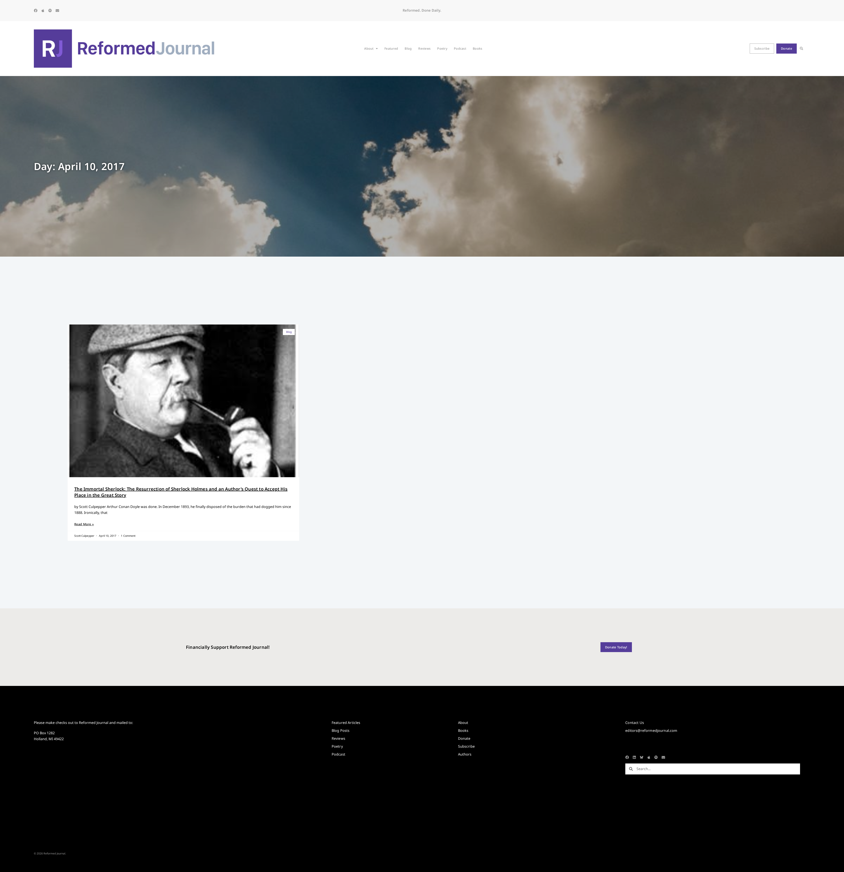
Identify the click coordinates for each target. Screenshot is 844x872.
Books (477, 48)
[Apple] (43, 10)
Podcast (460, 48)
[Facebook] (35, 10)
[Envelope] (57, 10)
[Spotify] (50, 10)
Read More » (84, 524)
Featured (391, 48)
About (368, 48)
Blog (408, 48)
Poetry (442, 48)
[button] (801, 48)
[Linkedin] (634, 757)
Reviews (424, 48)
